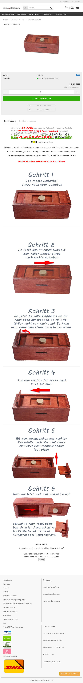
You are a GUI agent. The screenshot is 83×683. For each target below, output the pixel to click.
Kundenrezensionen (27, 121)
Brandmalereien (8, 14)
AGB (4, 623)
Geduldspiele (47, 14)
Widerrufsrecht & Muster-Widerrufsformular (17, 603)
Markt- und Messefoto (10, 611)
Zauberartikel (34, 14)
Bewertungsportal (9, 607)
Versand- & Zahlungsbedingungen (14, 600)
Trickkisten (21, 14)
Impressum (6, 584)
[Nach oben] (77, 679)
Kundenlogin (65, 1)
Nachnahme (7, 615)
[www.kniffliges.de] (11, 7)
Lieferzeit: (6, 78)
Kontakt (5, 592)
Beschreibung (10, 121)
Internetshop (34, 680)
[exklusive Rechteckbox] (41, 44)
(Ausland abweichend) (53, 78)
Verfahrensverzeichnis (10, 619)
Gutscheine (6, 588)
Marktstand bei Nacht (10, 596)
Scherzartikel (60, 14)
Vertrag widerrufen (70, 674)
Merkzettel (77, 1)
